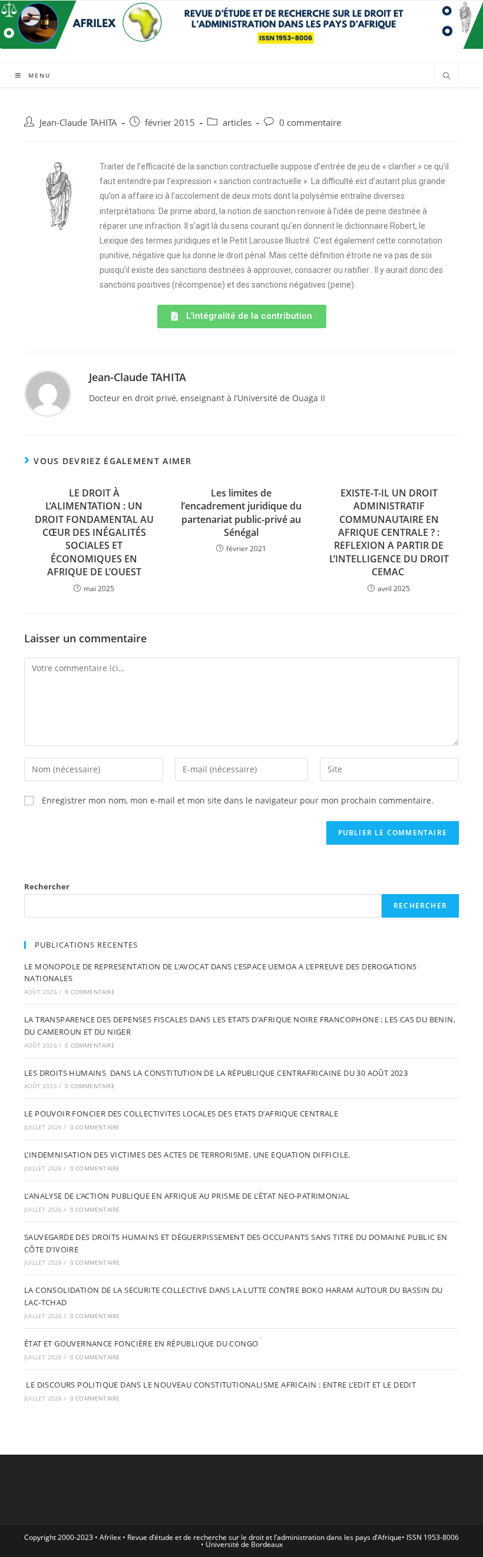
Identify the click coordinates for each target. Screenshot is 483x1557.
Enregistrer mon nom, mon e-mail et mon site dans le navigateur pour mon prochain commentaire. (238, 800)
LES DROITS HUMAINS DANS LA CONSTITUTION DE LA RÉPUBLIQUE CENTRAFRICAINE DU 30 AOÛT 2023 (216, 1073)
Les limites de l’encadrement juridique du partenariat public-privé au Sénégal (241, 512)
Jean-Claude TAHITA (78, 122)
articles (237, 122)
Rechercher (47, 886)
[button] (241, 316)
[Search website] (446, 76)
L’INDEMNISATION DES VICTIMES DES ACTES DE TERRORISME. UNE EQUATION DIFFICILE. (187, 1154)
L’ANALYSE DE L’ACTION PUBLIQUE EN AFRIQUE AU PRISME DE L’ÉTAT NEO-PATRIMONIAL (187, 1196)
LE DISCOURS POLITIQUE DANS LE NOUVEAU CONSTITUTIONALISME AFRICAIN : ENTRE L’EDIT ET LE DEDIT (220, 1384)
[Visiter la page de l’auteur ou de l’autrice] (47, 392)
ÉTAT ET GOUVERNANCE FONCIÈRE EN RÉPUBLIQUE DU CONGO (141, 1343)
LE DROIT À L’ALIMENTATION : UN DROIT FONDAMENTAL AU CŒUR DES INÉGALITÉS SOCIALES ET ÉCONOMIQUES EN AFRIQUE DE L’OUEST (94, 532)
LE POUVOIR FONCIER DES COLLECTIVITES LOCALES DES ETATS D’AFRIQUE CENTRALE (181, 1113)
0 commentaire (310, 122)
